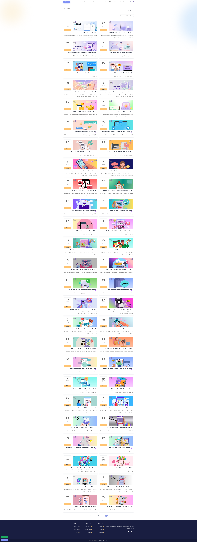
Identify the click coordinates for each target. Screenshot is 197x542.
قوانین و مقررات (76, 529)
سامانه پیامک (101, 532)
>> (90, 515)
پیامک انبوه (101, 529)
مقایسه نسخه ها (119, 1)
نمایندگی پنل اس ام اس (108, 1)
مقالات (78, 528)
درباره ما (90, 1)
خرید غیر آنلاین (101, 1)
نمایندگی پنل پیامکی (100, 531)
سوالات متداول (86, 1)
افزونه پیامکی (77, 1)
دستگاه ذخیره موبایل (88, 526)
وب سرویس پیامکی (95, 1)
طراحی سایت (106, 540)
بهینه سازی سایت (101, 540)
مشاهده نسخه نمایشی (88, 529)
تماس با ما (81, 1)
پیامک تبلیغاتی (101, 526)
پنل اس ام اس (129, 1)
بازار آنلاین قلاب (76, 526)
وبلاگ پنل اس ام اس (88, 528)
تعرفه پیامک (114, 1)
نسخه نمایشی (124, 1)
